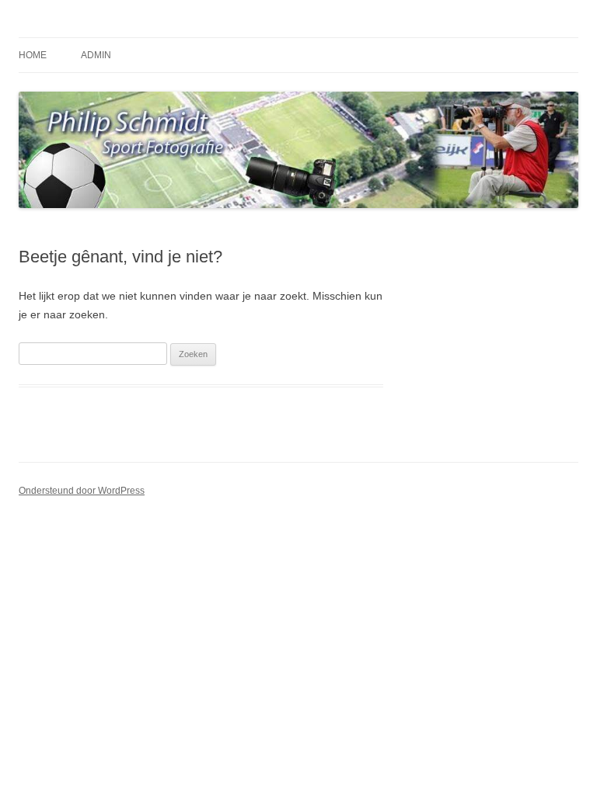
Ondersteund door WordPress (82, 490)
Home (33, 55)
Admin (96, 55)
